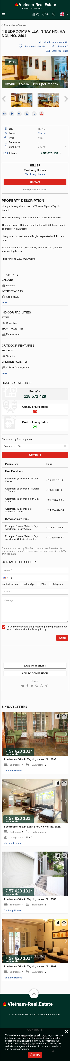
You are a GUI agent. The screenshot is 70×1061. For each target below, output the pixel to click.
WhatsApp (29, 584)
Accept (35, 1054)
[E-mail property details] (19, 113)
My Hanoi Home (12, 843)
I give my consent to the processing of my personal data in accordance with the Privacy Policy (37, 628)
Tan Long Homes (35, 174)
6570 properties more (35, 189)
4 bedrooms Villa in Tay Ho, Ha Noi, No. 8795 (30, 759)
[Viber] (36, 686)
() (37, 14)
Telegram (58, 584)
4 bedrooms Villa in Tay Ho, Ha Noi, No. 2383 (30, 899)
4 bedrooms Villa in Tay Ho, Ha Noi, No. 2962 (30, 966)
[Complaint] (41, 113)
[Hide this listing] (4, 113)
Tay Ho (42, 133)
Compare (35, 454)
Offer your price (59, 50)
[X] (32, 686)
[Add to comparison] (57, 716)
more (4, 302)
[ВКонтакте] (22, 686)
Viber (44, 584)
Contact (35, 182)
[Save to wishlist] (64, 716)
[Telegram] (46, 686)
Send (62, 637)
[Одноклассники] (27, 686)
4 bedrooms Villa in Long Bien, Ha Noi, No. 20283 (33, 826)
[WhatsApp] (41, 686)
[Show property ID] (34, 113)
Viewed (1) (62, 46)
